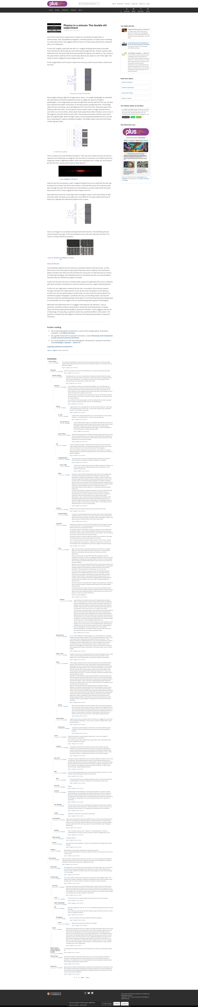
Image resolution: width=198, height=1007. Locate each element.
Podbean (139, 117)
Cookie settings (107, 1004)
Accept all (125, 1004)
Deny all (116, 1004)
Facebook (146, 178)
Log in (49, 350)
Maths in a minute (126, 98)
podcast (131, 109)
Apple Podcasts (126, 117)
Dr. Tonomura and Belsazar (60, 258)
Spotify (132, 117)
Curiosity (126, 11)
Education (141, 11)
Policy (148, 11)
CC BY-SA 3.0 (73, 179)
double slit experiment (128, 87)
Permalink (56, 363)
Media (133, 11)
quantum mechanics (127, 82)
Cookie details (83, 1005)
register (55, 350)
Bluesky (141, 178)
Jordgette (66, 179)
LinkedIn (125, 180)
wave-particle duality (127, 93)
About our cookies (74, 1005)
